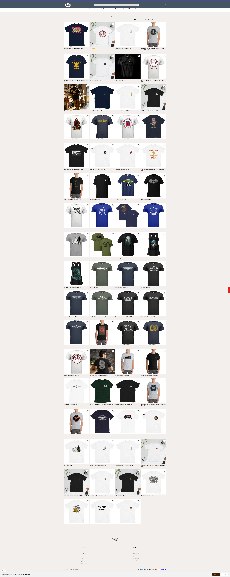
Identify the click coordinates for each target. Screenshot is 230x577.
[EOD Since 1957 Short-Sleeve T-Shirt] (76, 390)
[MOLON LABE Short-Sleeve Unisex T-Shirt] (102, 511)
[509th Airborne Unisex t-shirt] (102, 186)
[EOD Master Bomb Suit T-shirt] (76, 244)
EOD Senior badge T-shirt (145, 287)
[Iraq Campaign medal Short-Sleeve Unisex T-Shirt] (128, 451)
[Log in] (162, 5)
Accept (224, 574)
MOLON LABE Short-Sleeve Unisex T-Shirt (97, 524)
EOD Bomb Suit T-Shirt (68, 465)
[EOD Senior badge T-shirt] (153, 273)
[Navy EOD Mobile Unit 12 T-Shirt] (128, 511)
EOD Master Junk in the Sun (69, 110)
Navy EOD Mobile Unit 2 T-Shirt (95, 80)
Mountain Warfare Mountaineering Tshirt (97, 228)
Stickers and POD (126, 8)
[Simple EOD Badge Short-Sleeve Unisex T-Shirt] (128, 390)
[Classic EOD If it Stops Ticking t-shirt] (102, 244)
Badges (95, 8)
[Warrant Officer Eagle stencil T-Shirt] (153, 332)
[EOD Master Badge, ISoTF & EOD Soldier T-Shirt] (153, 97)
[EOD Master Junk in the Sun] (76, 97)
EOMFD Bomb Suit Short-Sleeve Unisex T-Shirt (72, 199)
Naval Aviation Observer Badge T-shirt (70, 316)
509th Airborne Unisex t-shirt (95, 199)
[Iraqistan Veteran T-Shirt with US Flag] (128, 421)
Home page (83, 549)
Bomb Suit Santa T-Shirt (68, 139)
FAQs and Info (83, 553)
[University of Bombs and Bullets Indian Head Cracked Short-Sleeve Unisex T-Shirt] (102, 34)
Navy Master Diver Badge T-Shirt (147, 495)
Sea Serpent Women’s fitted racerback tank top (72, 287)
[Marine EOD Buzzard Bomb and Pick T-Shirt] (128, 155)
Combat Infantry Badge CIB (94, 287)
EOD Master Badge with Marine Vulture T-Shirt (98, 465)
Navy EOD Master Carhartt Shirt (121, 80)
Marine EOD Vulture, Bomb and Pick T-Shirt (97, 110)
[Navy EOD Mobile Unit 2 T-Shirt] (102, 66)
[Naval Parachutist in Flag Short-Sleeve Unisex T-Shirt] (76, 155)
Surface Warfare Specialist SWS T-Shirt (148, 316)
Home (90, 8)
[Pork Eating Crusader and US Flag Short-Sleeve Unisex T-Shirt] (153, 421)
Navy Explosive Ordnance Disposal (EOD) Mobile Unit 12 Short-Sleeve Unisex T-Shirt (152, 49)
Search (82, 556)
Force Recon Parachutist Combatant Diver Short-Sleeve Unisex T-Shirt (153, 170)
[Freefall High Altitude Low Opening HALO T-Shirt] (102, 303)
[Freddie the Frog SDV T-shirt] (128, 186)
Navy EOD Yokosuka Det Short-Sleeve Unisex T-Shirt (73, 48)
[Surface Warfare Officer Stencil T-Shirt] (102, 126)
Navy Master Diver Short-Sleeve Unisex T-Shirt (98, 495)
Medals (111, 8)
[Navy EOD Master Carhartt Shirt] (128, 66)
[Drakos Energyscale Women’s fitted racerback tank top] (153, 244)
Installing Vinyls (84, 551)
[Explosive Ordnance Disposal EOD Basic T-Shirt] (128, 303)
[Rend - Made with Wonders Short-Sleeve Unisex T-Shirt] (102, 332)
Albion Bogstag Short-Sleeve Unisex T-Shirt (123, 258)
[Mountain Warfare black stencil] (76, 215)
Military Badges (127, 16)
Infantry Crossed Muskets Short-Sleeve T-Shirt (149, 375)
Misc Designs (117, 8)
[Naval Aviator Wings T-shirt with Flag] (128, 273)
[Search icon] (138, 5)
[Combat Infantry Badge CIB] (102, 273)
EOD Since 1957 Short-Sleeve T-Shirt (70, 404)
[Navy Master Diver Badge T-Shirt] (153, 482)
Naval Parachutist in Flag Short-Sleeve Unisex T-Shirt (73, 169)
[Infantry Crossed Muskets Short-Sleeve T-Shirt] (153, 361)
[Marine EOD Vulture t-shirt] (128, 215)
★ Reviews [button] (228, 290)
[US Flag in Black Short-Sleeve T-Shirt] (128, 361)
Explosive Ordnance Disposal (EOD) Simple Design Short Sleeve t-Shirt (102, 405)
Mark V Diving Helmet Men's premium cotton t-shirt (99, 375)
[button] (24, 566)
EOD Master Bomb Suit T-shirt (69, 258)
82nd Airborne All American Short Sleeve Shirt (123, 139)
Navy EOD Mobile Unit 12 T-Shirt (121, 524)
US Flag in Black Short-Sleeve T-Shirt (122, 375)
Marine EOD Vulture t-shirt (120, 228)
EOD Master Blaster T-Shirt (120, 495)
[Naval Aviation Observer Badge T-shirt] (76, 303)
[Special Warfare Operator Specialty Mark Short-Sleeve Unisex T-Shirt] (76, 482)
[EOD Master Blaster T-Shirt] (128, 482)
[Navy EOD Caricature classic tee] (153, 126)
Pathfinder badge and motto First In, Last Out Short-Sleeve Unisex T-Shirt (76, 435)
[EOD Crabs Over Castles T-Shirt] (76, 511)
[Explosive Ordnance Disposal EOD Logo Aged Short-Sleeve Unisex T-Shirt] (76, 66)
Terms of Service (84, 563)
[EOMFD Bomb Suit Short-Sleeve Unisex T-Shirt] (76, 186)
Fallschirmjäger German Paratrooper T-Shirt (123, 48)
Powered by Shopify (76, 569)
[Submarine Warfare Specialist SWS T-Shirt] (102, 421)
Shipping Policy (84, 560)
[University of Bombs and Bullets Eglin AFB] (76, 361)
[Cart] (165, 5)
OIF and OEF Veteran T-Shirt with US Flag (97, 169)
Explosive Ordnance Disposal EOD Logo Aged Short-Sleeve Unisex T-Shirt (76, 81)
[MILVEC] (68, 5)
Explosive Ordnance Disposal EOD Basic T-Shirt (123, 316)
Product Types (135, 8)
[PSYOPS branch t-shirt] (153, 215)
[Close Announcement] (167, 1)
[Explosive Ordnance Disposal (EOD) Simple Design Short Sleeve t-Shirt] (102, 390)
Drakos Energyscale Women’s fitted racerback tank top (151, 258)
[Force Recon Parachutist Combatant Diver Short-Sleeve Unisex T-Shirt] (153, 155)
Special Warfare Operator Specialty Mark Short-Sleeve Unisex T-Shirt (76, 495)
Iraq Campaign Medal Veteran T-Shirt (122, 110)
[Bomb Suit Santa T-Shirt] (76, 126)
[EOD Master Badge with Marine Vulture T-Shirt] (102, 451)
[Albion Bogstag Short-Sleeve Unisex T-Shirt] (128, 244)
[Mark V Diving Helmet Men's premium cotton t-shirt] (102, 361)
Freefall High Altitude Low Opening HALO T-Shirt (98, 316)
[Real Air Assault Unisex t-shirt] (153, 186)
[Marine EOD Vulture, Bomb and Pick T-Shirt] (102, 97)
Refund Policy (83, 558)
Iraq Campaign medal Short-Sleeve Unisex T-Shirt (124, 465)
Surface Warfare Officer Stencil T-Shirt (96, 139)
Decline (216, 574)
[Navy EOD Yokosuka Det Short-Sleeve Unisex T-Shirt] (76, 34)
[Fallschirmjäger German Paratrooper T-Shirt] (128, 34)
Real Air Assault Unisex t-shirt (146, 199)
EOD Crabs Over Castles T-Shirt (69, 524)
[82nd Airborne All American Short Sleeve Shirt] (128, 126)
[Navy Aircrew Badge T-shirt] (76, 332)
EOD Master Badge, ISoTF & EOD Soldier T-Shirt (150, 110)
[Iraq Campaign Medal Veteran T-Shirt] (128, 97)
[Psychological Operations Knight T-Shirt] (128, 332)
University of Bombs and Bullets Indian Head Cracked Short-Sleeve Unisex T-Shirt (102, 50)
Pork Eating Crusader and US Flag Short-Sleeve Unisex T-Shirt (152, 434)
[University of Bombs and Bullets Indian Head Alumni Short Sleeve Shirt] (153, 66)
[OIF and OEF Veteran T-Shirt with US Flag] (102, 155)
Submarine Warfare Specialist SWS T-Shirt (97, 434)
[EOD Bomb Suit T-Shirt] (76, 451)
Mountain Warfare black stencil (69, 228)
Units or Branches (103, 8)
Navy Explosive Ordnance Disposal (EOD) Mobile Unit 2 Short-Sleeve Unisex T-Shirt (153, 405)
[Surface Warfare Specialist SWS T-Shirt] (153, 303)
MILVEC (71, 569)
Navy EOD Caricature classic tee (147, 139)
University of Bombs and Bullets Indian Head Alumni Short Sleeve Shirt (152, 81)
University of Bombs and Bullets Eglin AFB (71, 375)
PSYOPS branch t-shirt (145, 228)
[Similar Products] (87, 24)
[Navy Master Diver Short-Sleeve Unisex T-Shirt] (102, 482)
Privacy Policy (83, 561)
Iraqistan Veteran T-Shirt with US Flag (122, 434)
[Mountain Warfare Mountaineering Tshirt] (102, 215)
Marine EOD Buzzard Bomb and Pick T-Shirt (123, 169)
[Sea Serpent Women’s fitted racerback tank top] (76, 273)
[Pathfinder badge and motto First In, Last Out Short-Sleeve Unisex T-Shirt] (76, 421)
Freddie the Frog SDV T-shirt (120, 199)
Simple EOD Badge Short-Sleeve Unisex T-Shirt (123, 404)
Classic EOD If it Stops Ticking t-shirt (96, 258)
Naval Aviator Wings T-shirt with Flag (121, 287)
